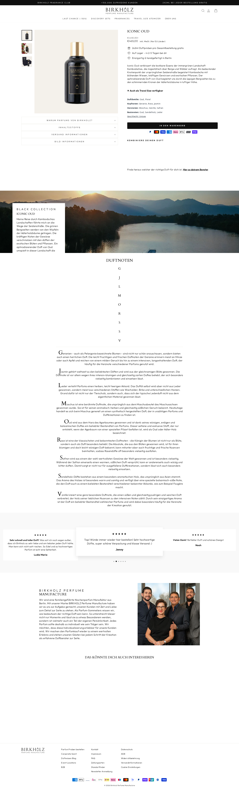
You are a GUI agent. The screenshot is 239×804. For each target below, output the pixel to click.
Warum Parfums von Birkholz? (70, 120)
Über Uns (170, 18)
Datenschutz (127, 749)
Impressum (96, 754)
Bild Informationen (70, 141)
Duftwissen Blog (68, 758)
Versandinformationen (131, 762)
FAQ (93, 758)
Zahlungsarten (98, 762)
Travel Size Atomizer (147, 18)
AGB (123, 754)
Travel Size (145, 90)
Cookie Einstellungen (130, 767)
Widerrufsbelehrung (130, 758)
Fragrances (122, 18)
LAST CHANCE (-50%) (75, 18)
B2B (63, 767)
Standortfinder (98, 767)
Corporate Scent (69, 754)
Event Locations (68, 762)
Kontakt (94, 749)
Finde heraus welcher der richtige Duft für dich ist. (167, 169)
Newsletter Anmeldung (101, 771)
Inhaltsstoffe (70, 127)
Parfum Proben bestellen (72, 749)
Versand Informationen (69, 134)
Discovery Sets (100, 18)
